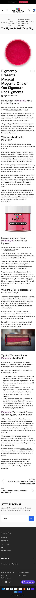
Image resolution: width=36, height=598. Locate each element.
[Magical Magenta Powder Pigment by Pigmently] (18, 351)
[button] (2, 10)
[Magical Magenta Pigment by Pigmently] (18, 234)
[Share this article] (32, 71)
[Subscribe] (31, 518)
